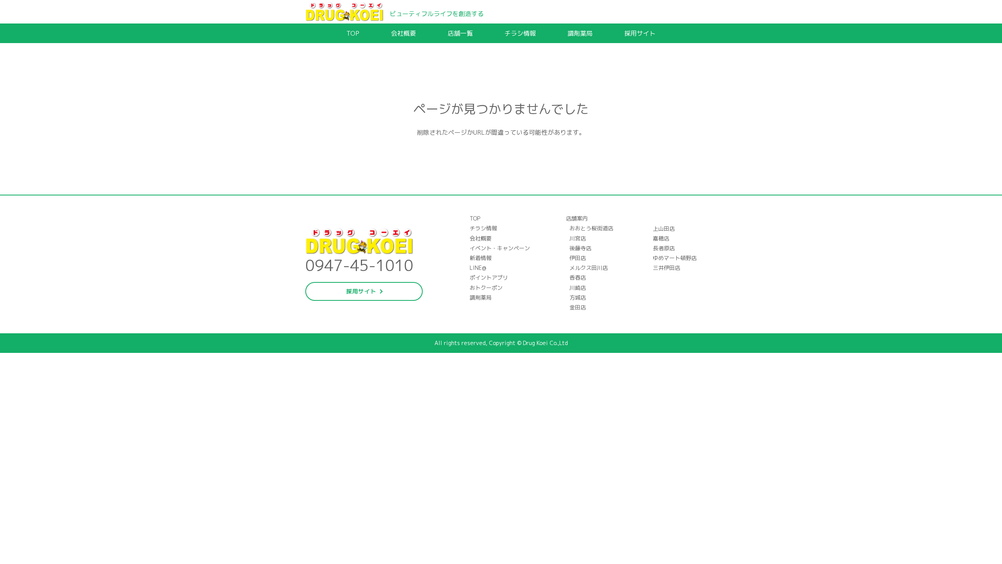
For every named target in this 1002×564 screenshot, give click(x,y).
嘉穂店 (661, 238)
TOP (352, 33)
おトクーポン (486, 287)
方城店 (577, 297)
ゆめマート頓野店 (675, 258)
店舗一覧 (460, 33)
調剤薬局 (580, 33)
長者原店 (664, 248)
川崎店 (577, 287)
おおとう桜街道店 (591, 228)
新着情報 (481, 258)
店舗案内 (577, 218)
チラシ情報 (520, 33)
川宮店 (577, 238)
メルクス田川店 (588, 267)
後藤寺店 (580, 248)
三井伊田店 (666, 267)
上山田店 (664, 228)
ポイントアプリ (489, 277)
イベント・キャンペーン (500, 248)
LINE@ (478, 267)
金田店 (577, 307)
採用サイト (640, 33)
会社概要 (403, 33)
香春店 (577, 277)
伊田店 (577, 258)
